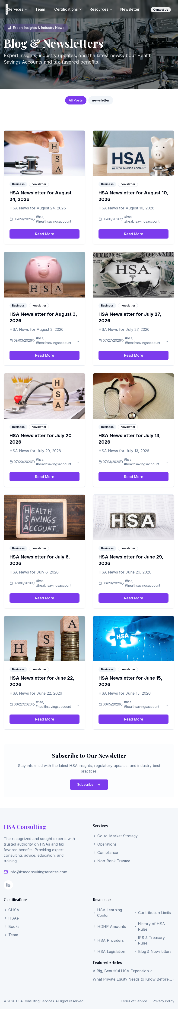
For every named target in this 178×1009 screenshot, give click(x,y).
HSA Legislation (111, 951)
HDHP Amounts (111, 926)
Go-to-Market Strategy (117, 836)
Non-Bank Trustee (113, 861)
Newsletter (130, 9)
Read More (44, 234)
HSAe (13, 918)
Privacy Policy (163, 1001)
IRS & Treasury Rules (151, 940)
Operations (107, 844)
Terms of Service (134, 1001)
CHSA (13, 910)
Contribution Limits (154, 912)
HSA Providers (110, 940)
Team (40, 9)
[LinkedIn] (8, 884)
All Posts (76, 100)
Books (13, 926)
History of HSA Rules (151, 926)
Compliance (107, 852)
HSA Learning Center (109, 913)
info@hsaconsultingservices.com (38, 872)
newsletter (100, 100)
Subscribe (85, 784)
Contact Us (160, 9)
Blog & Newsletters (155, 951)
